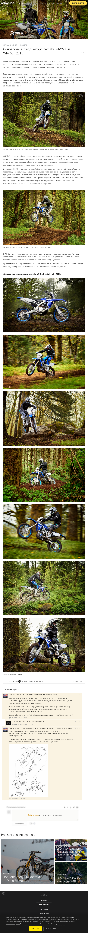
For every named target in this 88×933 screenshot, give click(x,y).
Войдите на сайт (33, 815)
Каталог (51, 3)
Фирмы (60, 3)
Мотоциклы (44, 909)
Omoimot (24, 681)
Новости (23, 45)
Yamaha (19, 674)
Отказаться (51, 929)
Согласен (35, 929)
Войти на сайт (78, 3)
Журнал (21, 3)
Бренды (43, 3)
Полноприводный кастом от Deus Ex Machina (21, 879)
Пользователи (44, 905)
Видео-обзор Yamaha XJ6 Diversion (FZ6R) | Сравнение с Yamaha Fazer (69, 853)
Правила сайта (44, 913)
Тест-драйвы (61, 845)
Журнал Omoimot (10, 45)
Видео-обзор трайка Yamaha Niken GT (68, 880)
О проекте (44, 900)
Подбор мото (32, 3)
